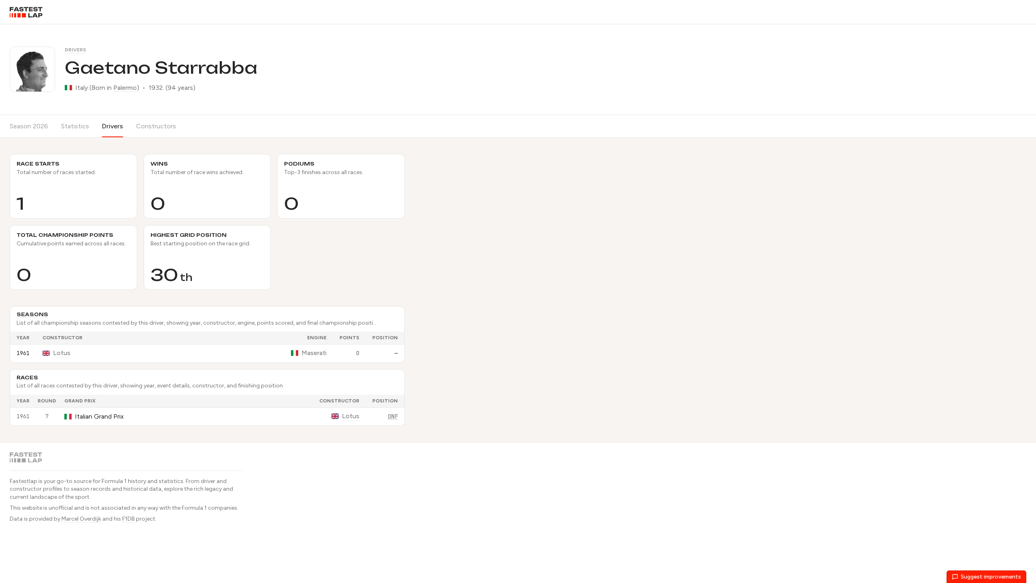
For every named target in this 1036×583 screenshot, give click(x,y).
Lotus (61, 353)
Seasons (32, 314)
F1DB (128, 518)
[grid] (207, 347)
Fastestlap (23, 481)
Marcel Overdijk (81, 518)
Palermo (125, 87)
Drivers (75, 50)
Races (27, 377)
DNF (393, 416)
